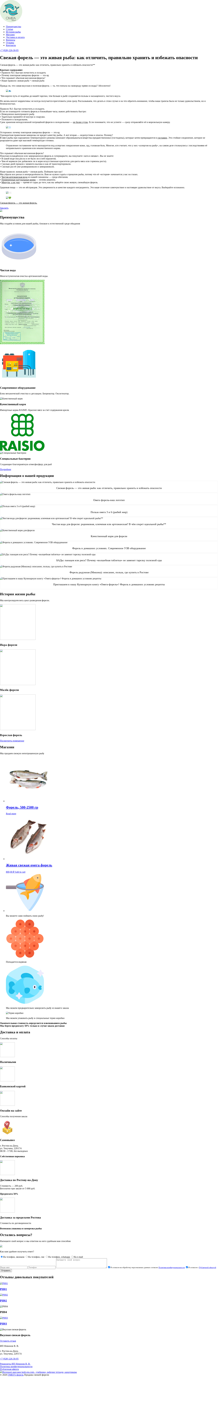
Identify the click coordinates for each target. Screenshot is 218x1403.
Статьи (9, 29)
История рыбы (13, 32)
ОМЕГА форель (16, 1375)
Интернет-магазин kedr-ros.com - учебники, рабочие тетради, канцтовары (39, 1372)
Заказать (4, 208)
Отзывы (10, 42)
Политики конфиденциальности (172, 1267)
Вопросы (10, 40)
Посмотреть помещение (12, 740)
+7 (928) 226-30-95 (9, 1358)
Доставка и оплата (15, 37)
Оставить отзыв (8, 1341)
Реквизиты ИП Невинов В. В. (15, 1364)
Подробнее (5, 469)
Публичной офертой (207, 1267)
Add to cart (20, 872)
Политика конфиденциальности (16, 1366)
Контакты (11, 45)
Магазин (10, 34)
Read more (11, 813)
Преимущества (13, 26)
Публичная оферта (9, 1369)
